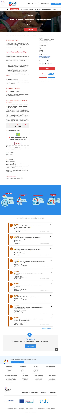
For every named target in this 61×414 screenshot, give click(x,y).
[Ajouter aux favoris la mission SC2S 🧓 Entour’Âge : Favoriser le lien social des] (51, 284)
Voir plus (8, 75)
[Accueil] (7, 9)
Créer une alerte (30, 346)
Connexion (9, 370)
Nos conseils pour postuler (44, 57)
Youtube (23, 371)
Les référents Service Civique (10, 378)
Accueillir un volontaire (46, 9)
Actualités (51, 369)
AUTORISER (17, 143)
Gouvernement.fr (35, 370)
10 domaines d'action (25, 378)
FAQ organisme (38, 380)
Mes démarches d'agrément (38, 378)
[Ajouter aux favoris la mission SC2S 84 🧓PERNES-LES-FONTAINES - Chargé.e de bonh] (51, 260)
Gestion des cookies (41, 408)
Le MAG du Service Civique (51, 366)
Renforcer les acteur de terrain (10, 380)
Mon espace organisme (38, 379)
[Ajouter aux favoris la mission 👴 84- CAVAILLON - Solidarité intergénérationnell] (51, 296)
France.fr (36, 367)
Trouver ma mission (14, 9)
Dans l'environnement (52, 379)
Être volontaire (38, 9)
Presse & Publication (9, 369)
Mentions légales (21, 408)
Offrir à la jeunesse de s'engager (11, 379)
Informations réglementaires (16, 409)
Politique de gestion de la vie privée (31, 408)
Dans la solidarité (52, 378)
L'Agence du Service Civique (9, 367)
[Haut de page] (56, 349)
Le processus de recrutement (44, 56)
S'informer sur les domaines (52, 380)
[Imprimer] (21, 178)
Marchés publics (24, 409)
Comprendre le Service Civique (27, 9)
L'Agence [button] (55, 9)
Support (36, 409)
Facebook (22, 367)
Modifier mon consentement (50, 408)
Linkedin (23, 369)
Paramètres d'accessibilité (59, 9)
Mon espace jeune (25, 379)
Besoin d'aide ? (9, 371)
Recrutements (31, 409)
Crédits (50, 409)
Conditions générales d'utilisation (12, 408)
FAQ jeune (25, 380)
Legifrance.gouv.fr (36, 371)
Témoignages (51, 367)
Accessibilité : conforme (43, 409)
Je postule (47, 68)
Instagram (22, 370)
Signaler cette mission (11, 176)
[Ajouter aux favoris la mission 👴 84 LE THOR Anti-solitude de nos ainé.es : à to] (51, 272)
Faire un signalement (16, 361)
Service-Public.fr (35, 369)
